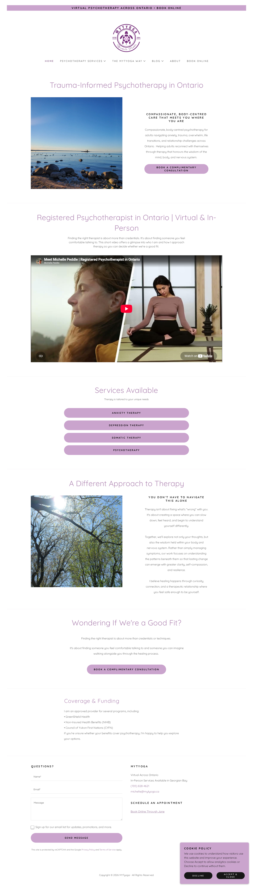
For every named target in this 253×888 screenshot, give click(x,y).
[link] (126, 37)
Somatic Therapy (126, 437)
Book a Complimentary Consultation (126, 669)
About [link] (175, 61)
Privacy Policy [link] (88, 849)
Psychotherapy (126, 450)
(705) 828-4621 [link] (140, 786)
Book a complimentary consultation (176, 169)
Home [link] (49, 61)
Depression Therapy (126, 425)
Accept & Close (231, 875)
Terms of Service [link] (107, 849)
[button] (82, 61)
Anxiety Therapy (126, 412)
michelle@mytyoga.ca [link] (145, 791)
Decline (198, 875)
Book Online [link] (198, 61)
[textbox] (76, 776)
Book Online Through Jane (148, 811)
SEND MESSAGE (76, 837)
